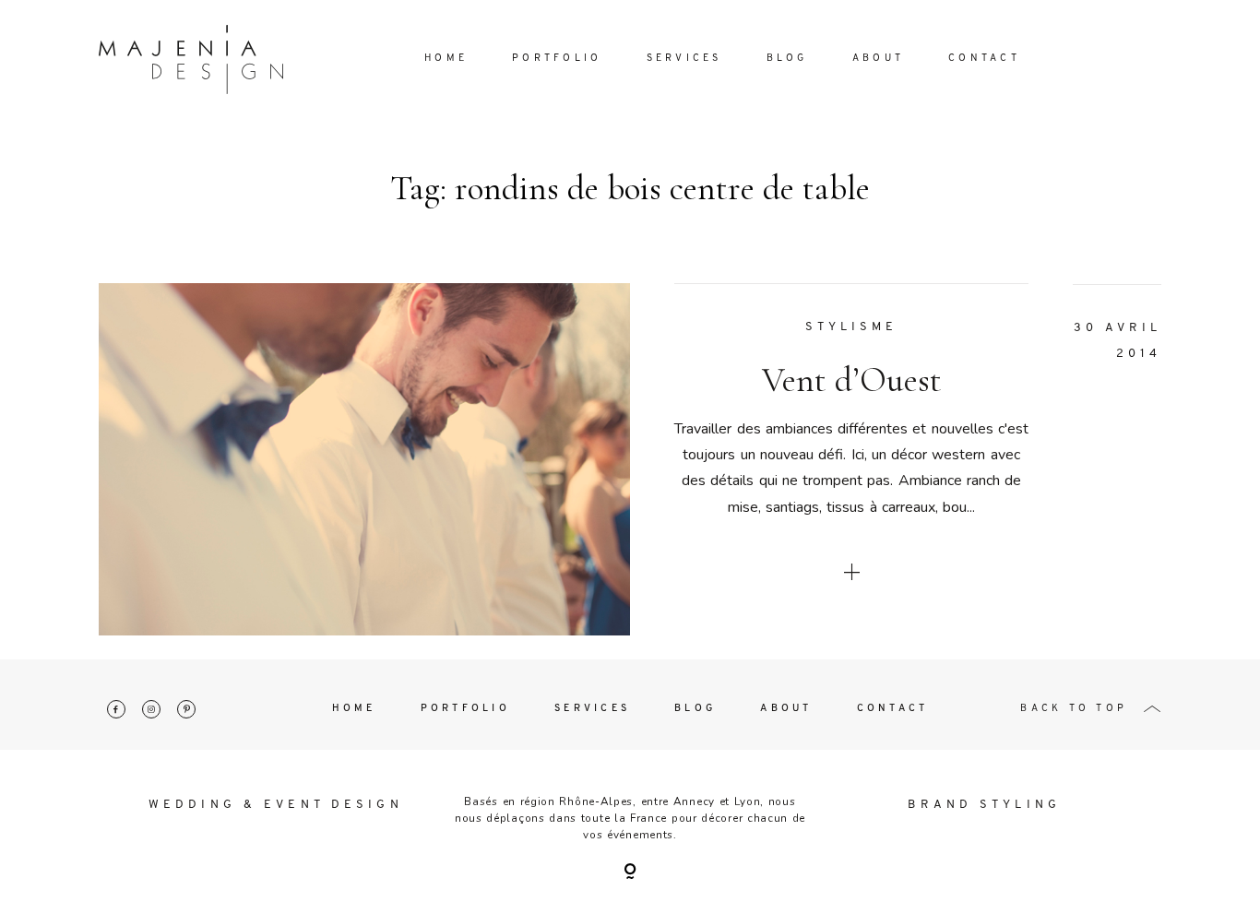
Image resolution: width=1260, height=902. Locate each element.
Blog (787, 58)
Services (684, 58)
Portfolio (556, 58)
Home (446, 58)
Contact (984, 58)
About (878, 58)
